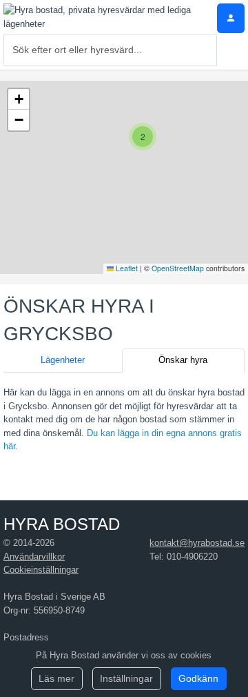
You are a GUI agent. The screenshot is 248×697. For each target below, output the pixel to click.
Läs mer (56, 678)
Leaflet (126, 268)
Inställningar (126, 678)
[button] (142, 136)
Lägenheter (63, 360)
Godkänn (198, 678)
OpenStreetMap (178, 268)
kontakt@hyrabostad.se (197, 543)
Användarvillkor (34, 556)
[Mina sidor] (231, 18)
